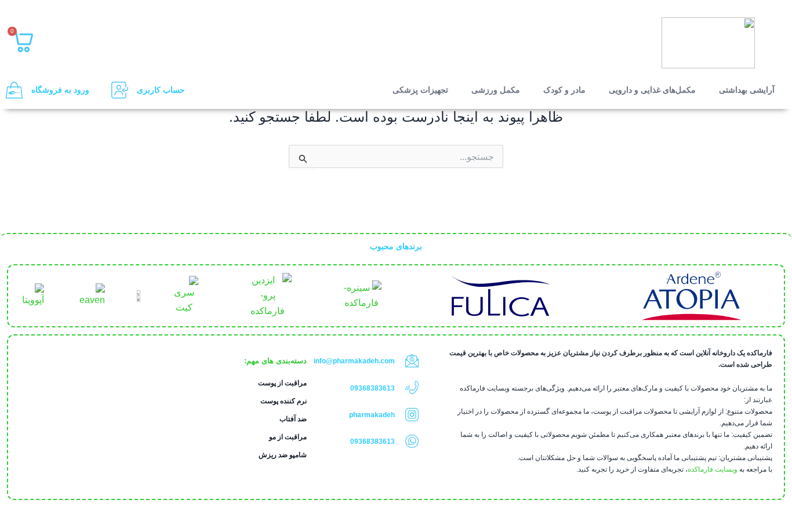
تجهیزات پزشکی (420, 89)
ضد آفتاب (293, 419)
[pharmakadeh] (412, 414)
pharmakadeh (372, 415)
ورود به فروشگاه (60, 89)
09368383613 (372, 388)
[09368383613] (412, 387)
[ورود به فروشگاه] (14, 90)
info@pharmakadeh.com (354, 361)
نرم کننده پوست (283, 401)
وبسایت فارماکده (712, 469)
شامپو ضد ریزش (283, 455)
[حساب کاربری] (119, 90)
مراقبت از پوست (282, 383)
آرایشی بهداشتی (747, 89)
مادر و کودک (564, 89)
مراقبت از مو (288, 437)
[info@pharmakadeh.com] (412, 360)
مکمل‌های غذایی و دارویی (652, 89)
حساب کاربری (161, 89)
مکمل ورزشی (495, 89)
